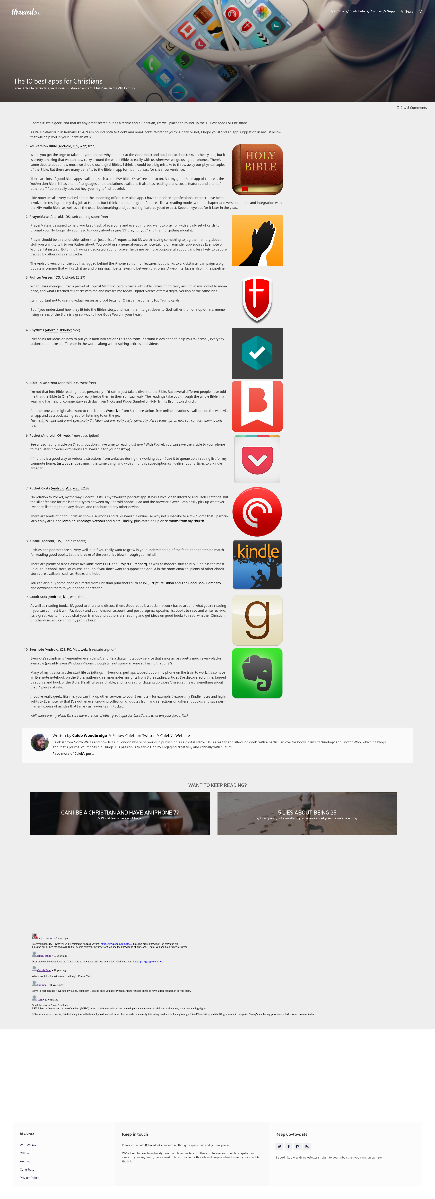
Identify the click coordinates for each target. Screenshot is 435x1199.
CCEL (107, 564)
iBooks (79, 573)
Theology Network (90, 521)
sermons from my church (184, 521)
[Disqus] (217, 886)
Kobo (96, 573)
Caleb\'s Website (175, 735)
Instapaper (65, 463)
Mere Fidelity (122, 521)
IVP (145, 583)
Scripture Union (162, 583)
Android (65, 146)
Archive (376, 11)
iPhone (65, 330)
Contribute (357, 11)
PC (69, 649)
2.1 (40, 13)
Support (393, 11)
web (83, 146)
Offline (339, 11)
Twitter (148, 735)
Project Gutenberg (132, 564)
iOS (75, 146)
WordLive (113, 410)
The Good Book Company (201, 583)
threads (25, 11)
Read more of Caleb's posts (73, 753)
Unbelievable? (64, 521)
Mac (76, 649)
